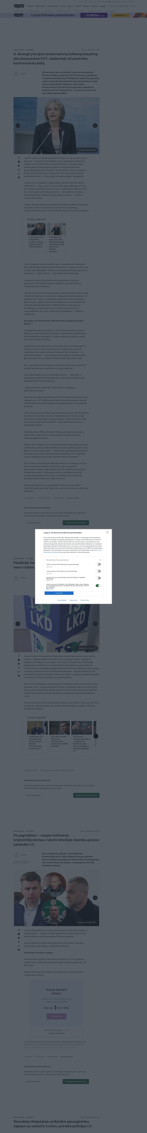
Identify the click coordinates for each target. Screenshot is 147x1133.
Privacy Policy (84, 600)
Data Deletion (62, 600)
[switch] (98, 564)
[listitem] (73, 560)
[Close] (108, 533)
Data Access (73, 600)
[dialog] (73, 566)
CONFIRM (59, 593)
